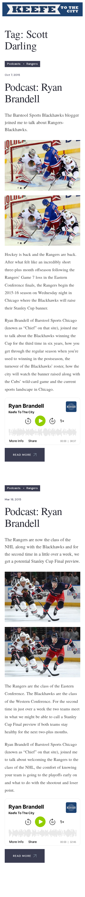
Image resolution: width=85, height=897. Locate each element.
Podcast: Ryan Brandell (33, 93)
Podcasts (14, 64)
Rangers (32, 64)
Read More (22, 455)
